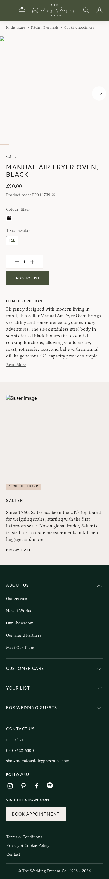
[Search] (86, 10)
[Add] (32, 261)
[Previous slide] (10, 93)
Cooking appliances (79, 27)
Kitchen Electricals (44, 27)
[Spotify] (49, 785)
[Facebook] (37, 786)
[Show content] (99, 669)
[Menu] (9, 10)
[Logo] (54, 10)
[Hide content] (99, 586)
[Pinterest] (23, 786)
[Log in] (99, 10)
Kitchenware (15, 27)
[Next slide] (99, 93)
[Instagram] (10, 786)
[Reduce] (17, 261)
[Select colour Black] (9, 218)
